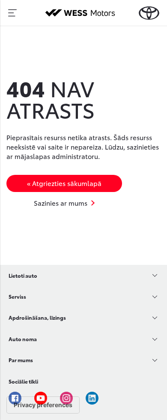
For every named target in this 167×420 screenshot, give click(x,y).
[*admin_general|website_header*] (149, 13)
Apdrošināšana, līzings (37, 317)
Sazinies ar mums (60, 202)
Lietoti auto (23, 275)
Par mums (21, 359)
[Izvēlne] (12, 12)
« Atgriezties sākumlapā (64, 183)
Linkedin (92, 398)
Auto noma (23, 338)
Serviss (17, 296)
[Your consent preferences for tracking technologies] (43, 405)
